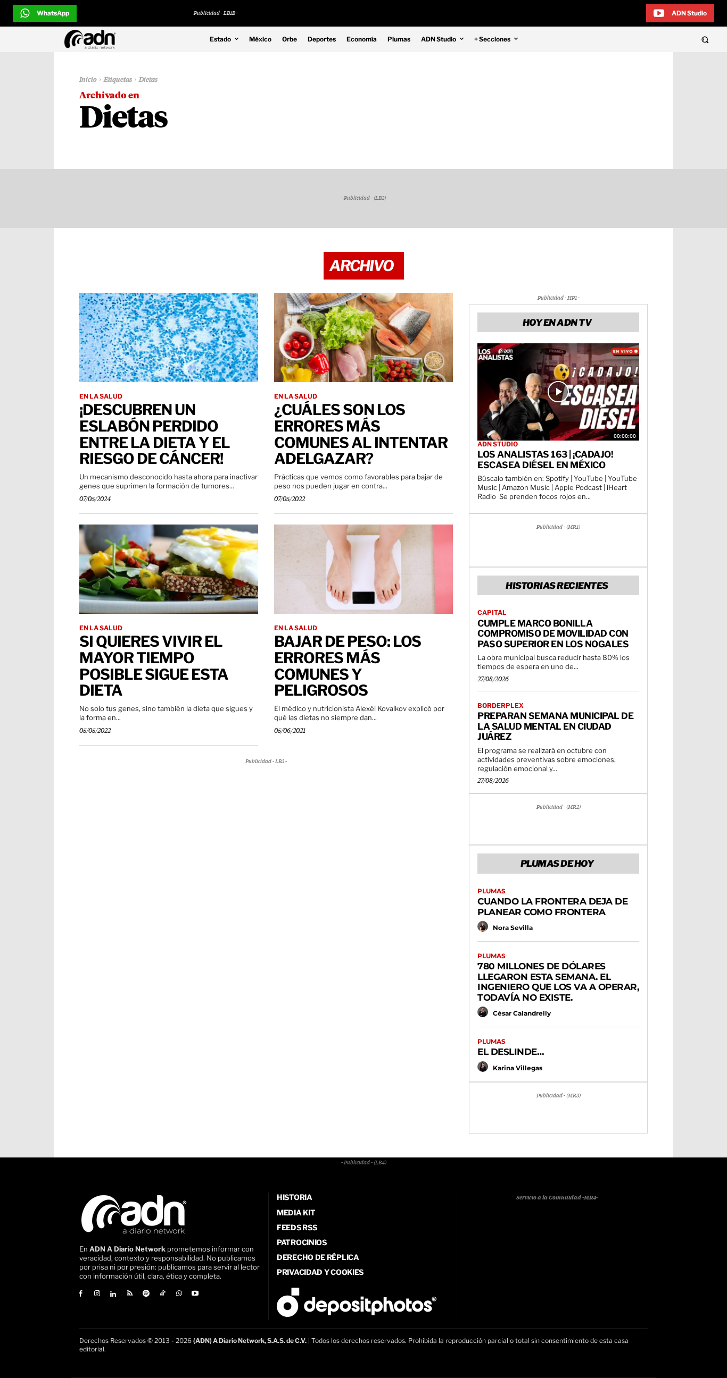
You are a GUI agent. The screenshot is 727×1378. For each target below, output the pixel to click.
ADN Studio (497, 444)
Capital (492, 612)
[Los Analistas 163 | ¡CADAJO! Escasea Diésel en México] (558, 391)
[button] (637, 39)
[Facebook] (80, 1294)
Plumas (491, 891)
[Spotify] (146, 1294)
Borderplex (500, 705)
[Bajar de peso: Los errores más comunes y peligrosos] (363, 569)
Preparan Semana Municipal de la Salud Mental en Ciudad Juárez (555, 726)
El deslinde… (510, 1051)
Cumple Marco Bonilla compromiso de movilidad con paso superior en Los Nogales (553, 633)
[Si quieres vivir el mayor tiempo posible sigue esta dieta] (168, 569)
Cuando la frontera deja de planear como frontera (552, 906)
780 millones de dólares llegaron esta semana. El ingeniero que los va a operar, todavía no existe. (558, 982)
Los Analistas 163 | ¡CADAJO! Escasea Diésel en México (545, 459)
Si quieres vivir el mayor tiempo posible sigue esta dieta (153, 665)
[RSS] (129, 1294)
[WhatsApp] (179, 1294)
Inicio (88, 80)
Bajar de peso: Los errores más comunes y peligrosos (347, 665)
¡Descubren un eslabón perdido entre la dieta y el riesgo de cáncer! (154, 434)
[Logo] (92, 39)
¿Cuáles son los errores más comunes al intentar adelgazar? (361, 434)
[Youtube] (195, 1294)
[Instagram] (97, 1294)
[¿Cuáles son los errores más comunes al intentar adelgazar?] (363, 337)
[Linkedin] (113, 1294)
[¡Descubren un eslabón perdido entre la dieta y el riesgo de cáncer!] (168, 337)
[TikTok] (162, 1294)
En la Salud (100, 396)
